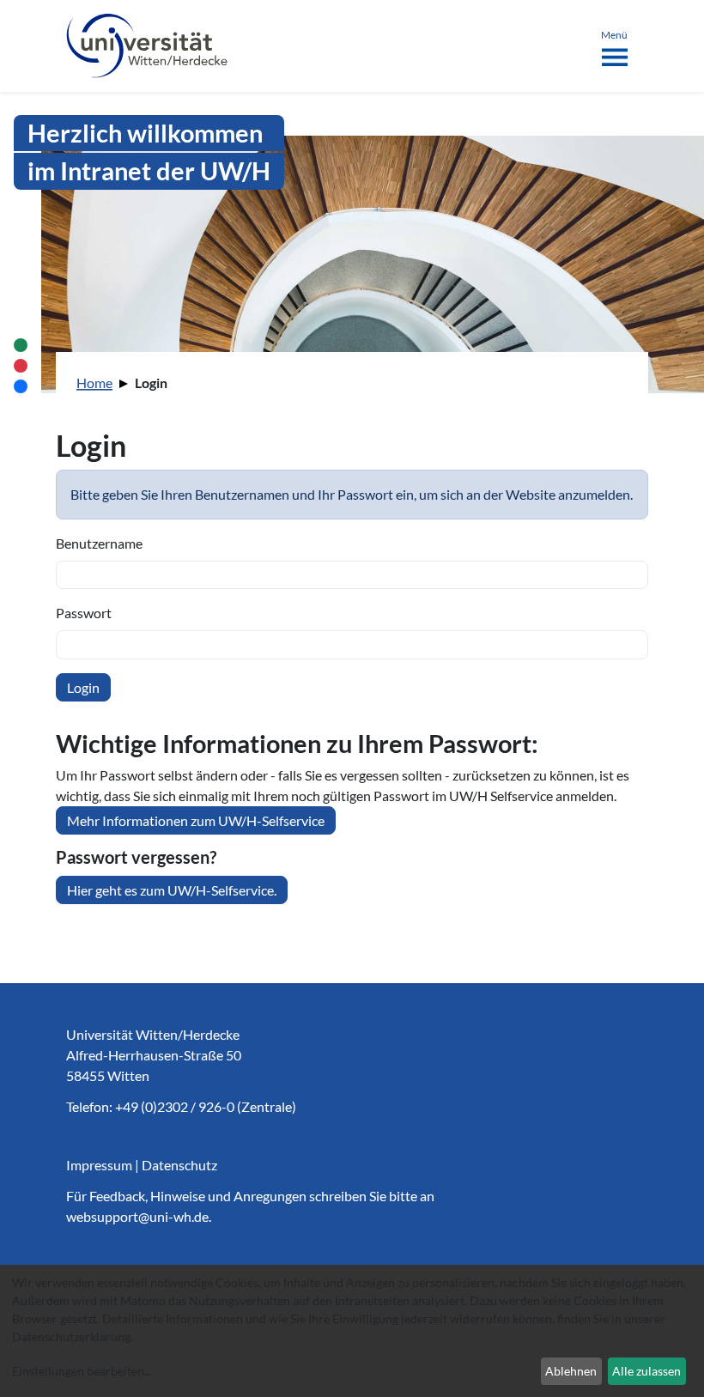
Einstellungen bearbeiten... (82, 1371)
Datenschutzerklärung (71, 1336)
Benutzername (99, 543)
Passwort (84, 612)
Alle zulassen (646, 1371)
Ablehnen (571, 1371)
